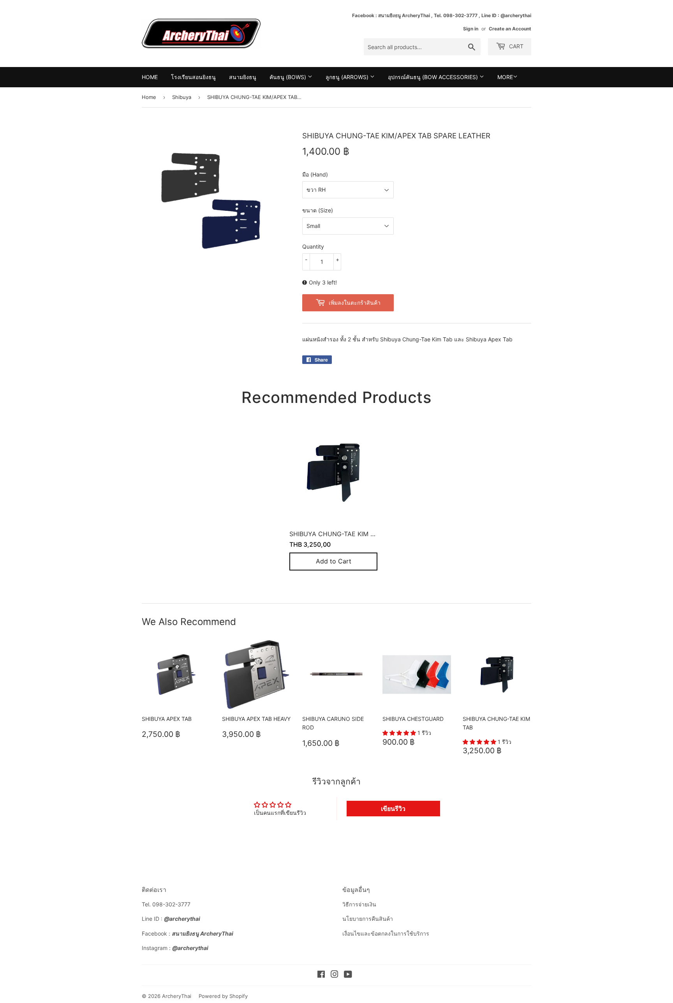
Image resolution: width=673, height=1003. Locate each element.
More (505, 77)
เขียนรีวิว (393, 808)
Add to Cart (333, 561)
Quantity (313, 246)
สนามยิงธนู (242, 77)
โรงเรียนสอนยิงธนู (193, 77)
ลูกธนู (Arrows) (348, 77)
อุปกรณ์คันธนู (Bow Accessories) (433, 77)
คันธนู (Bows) (289, 77)
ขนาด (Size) (317, 210)
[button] (400, 732)
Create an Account (510, 29)
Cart (515, 46)
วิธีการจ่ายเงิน (359, 904)
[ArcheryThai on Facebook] (321, 975)
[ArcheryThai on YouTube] (348, 975)
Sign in (470, 29)
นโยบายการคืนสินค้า (367, 918)
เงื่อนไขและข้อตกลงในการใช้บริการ (385, 933)
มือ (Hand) (315, 174)
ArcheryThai (176, 996)
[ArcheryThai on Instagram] (334, 975)
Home (150, 77)
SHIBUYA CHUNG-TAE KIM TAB (335, 534)
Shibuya (181, 97)
